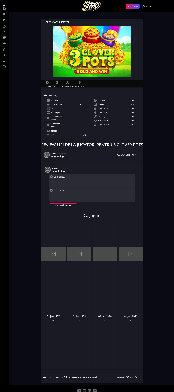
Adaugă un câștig (127, 376)
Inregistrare (132, 6)
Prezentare (47, 86)
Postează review (63, 205)
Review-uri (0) (67, 86)
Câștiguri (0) (80, 86)
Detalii (57, 86)
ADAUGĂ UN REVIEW (126, 154)
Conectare (148, 6)
